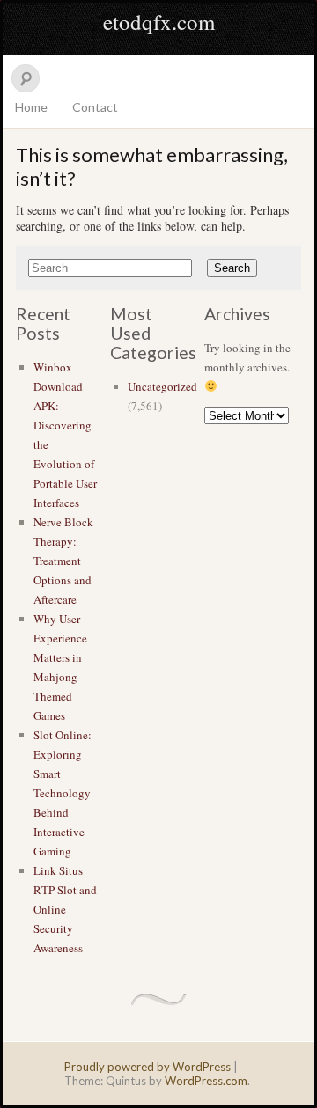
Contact (95, 106)
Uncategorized (162, 386)
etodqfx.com (159, 21)
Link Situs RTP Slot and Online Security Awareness (65, 909)
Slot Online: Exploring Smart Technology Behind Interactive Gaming (62, 793)
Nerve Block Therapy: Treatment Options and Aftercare (63, 560)
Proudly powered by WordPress (147, 1067)
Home (31, 106)
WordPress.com (206, 1081)
